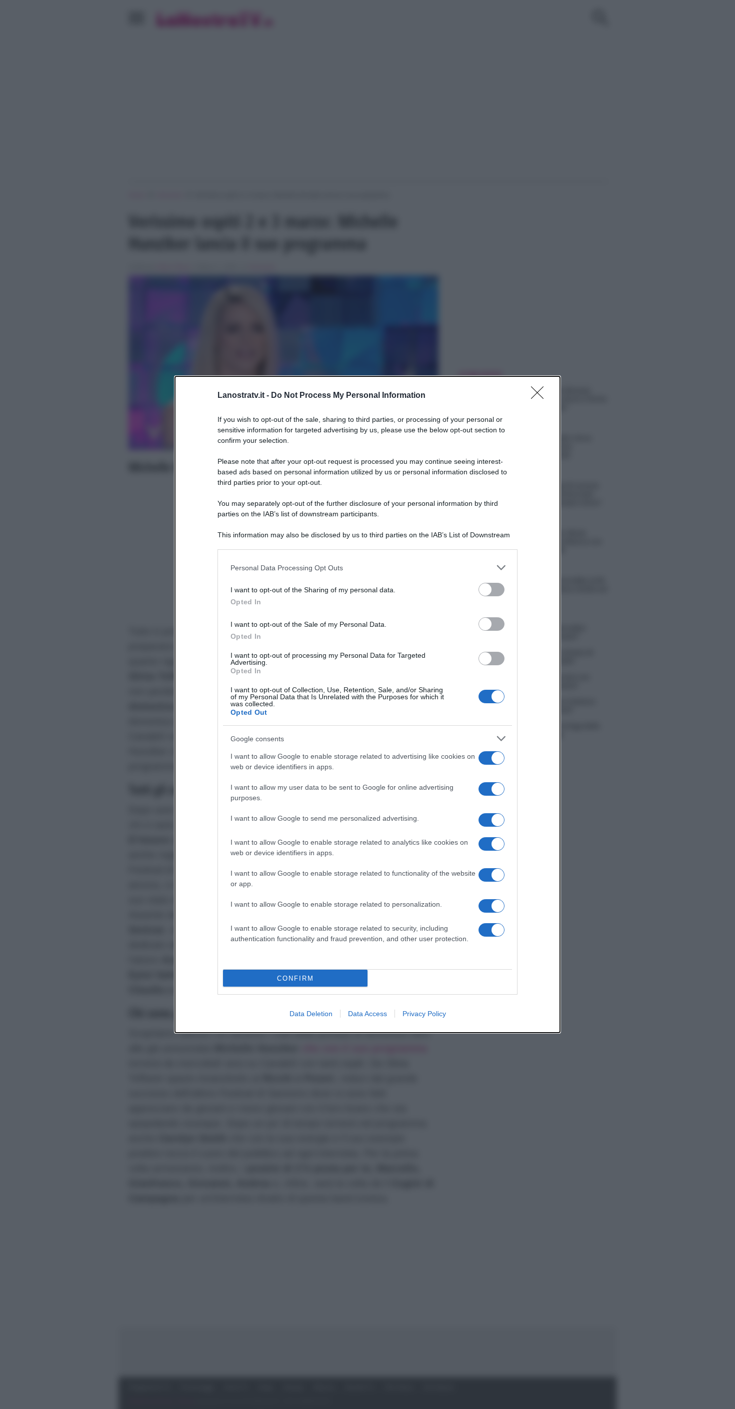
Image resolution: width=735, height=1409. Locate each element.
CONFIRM (295, 978)
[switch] (491, 589)
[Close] (540, 395)
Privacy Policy (424, 1014)
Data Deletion (311, 1014)
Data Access (367, 1014)
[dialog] (367, 704)
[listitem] (367, 567)
